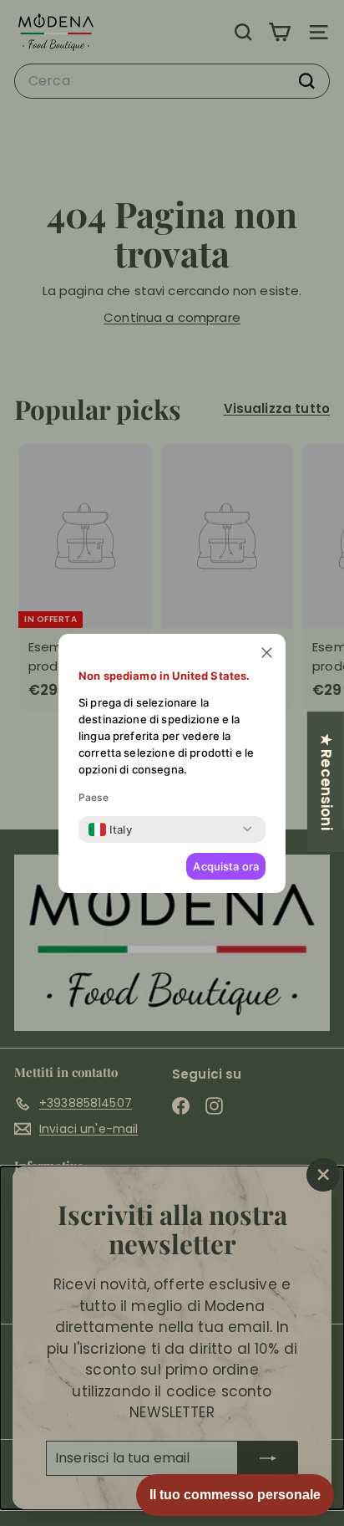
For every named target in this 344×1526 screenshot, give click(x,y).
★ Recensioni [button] (326, 780)
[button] (267, 652)
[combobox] (110, 829)
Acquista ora (226, 866)
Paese (93, 797)
